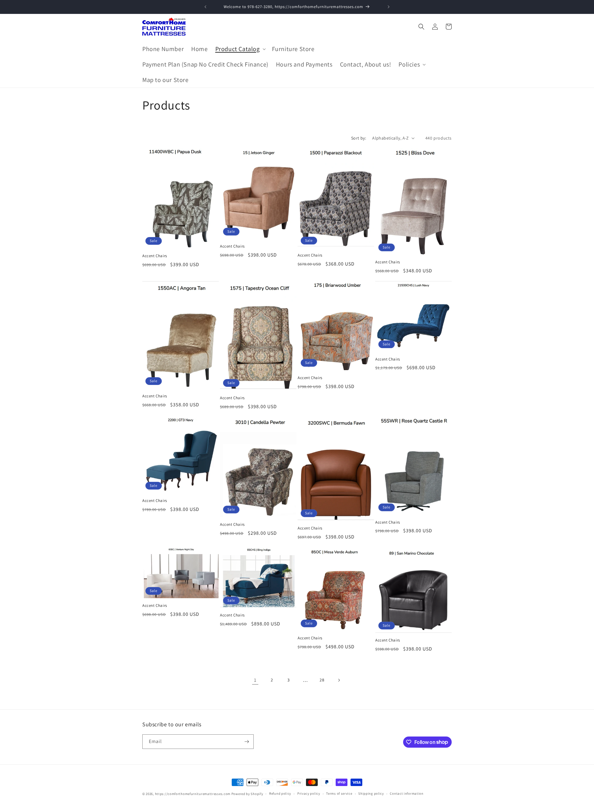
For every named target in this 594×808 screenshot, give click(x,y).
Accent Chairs (154, 255)
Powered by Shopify (247, 794)
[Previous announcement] (205, 7)
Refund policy (280, 793)
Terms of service (339, 793)
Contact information (406, 793)
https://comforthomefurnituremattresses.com (192, 794)
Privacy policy (308, 793)
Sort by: (358, 138)
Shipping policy (371, 793)
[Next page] (339, 680)
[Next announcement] (388, 7)
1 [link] (255, 680)
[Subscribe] (246, 741)
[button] (240, 49)
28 (322, 680)
